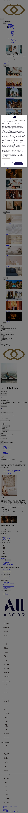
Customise (9, 163)
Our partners (5, 159)
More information (6, 158)
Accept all (18, 163)
